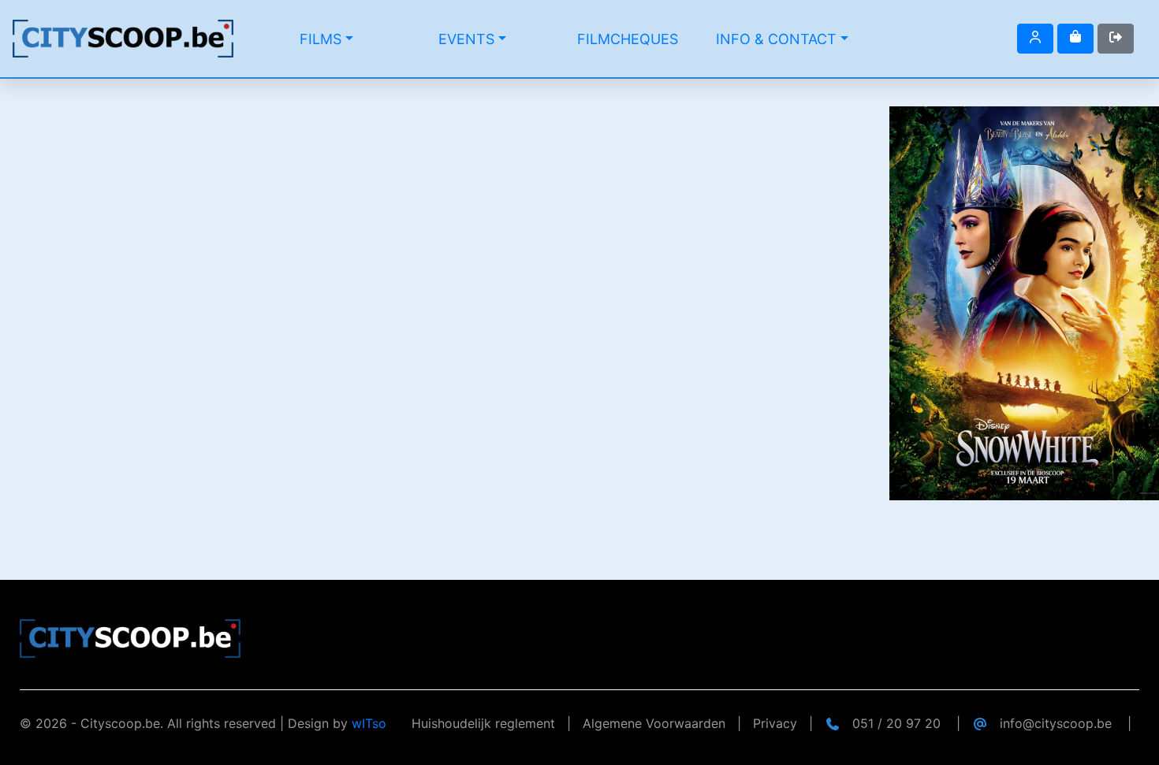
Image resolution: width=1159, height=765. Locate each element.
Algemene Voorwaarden (654, 723)
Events (466, 39)
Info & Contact (776, 39)
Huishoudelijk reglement (483, 723)
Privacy (775, 723)
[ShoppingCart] (1075, 39)
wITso (369, 723)
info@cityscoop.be (1056, 723)
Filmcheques (627, 39)
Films (320, 39)
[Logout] (1035, 39)
